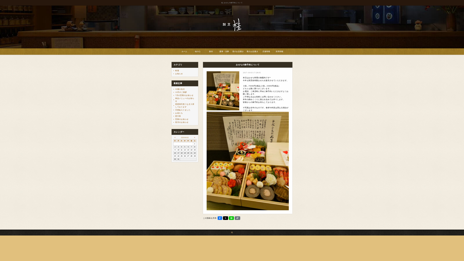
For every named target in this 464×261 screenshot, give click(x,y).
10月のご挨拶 (181, 92)
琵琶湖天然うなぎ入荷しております (184, 105)
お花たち (179, 113)
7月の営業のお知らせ (184, 95)
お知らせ (179, 74)
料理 (177, 71)
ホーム (184, 51)
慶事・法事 (224, 51)
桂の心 (198, 51)
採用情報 (279, 51)
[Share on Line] (231, 218)
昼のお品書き (238, 51)
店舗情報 (266, 51)
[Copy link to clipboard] (237, 218)
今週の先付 (180, 89)
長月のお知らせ (181, 122)
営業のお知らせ (181, 119)
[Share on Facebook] (220, 218)
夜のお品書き (252, 51)
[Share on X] (225, 218)
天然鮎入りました (182, 110)
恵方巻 (178, 116)
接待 (211, 51)
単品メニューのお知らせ (184, 99)
